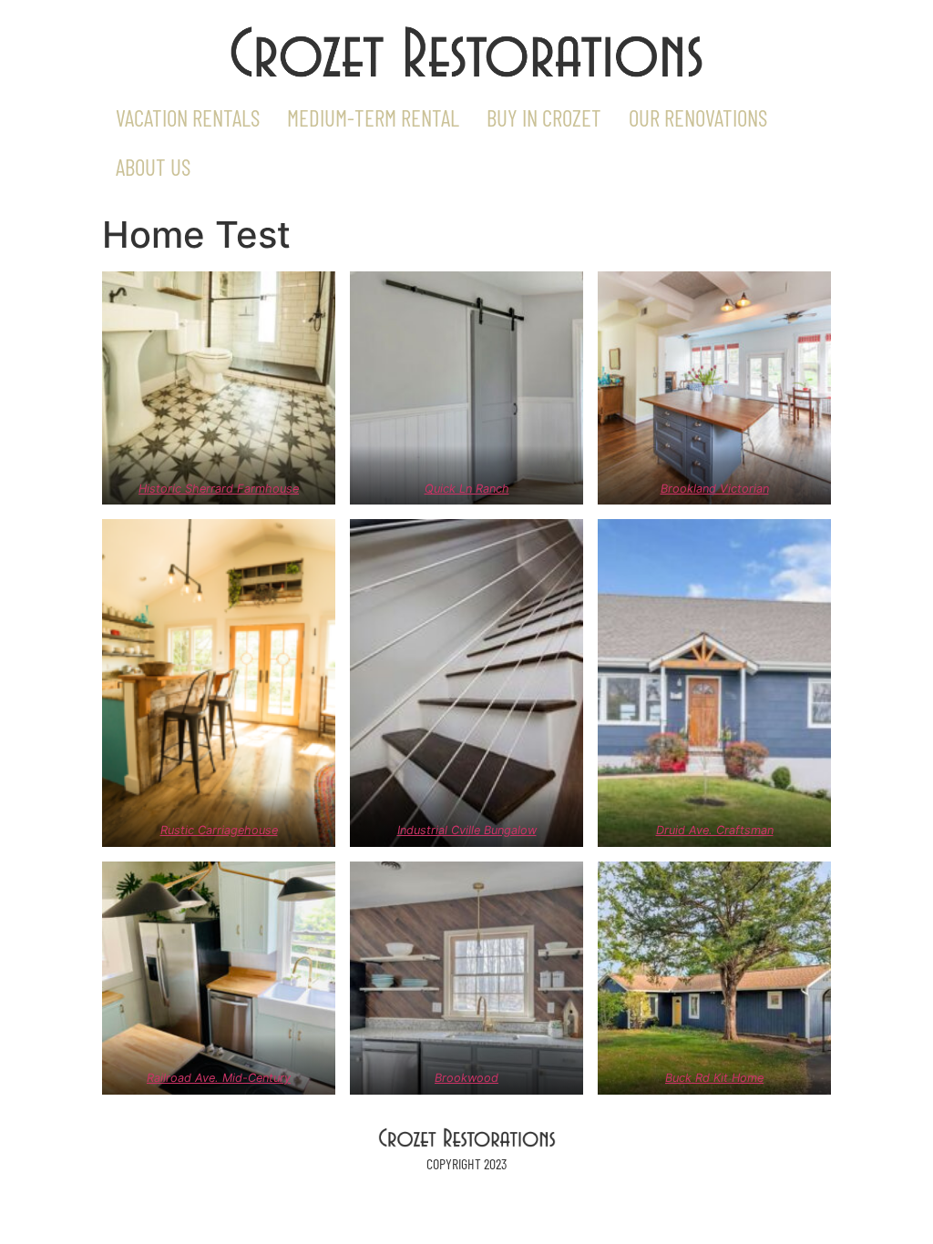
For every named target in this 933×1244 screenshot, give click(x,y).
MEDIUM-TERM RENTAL (373, 117)
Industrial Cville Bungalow (467, 830)
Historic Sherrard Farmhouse (218, 488)
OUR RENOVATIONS (698, 117)
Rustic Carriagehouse (219, 830)
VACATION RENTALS (188, 117)
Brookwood (466, 1078)
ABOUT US (153, 166)
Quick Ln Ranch (467, 488)
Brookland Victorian (715, 488)
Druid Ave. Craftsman (715, 830)
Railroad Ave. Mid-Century (219, 1078)
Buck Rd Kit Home (714, 1078)
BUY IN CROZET (544, 117)
